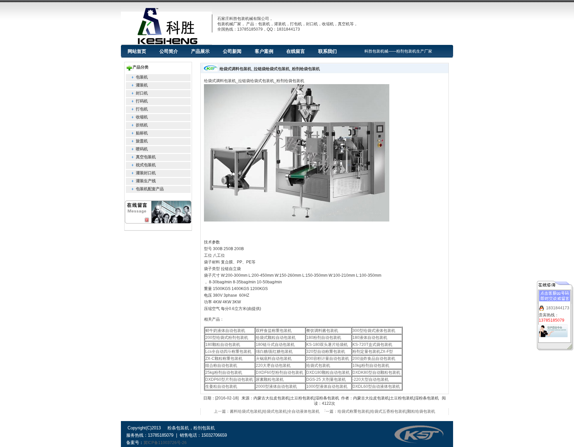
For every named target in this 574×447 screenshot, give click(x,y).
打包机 (142, 109)
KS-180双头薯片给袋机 (327, 344)
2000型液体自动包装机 (276, 386)
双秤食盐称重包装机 (274, 330)
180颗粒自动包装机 (222, 344)
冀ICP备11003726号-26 (165, 442)
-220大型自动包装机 (370, 379)
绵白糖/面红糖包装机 (274, 351)
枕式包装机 (146, 165)
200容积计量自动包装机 (327, 358)
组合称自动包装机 (221, 365)
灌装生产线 (146, 181)
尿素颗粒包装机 (270, 379)
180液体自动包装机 (369, 337)
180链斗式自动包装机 (275, 344)
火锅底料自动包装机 (274, 358)
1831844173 (557, 308)
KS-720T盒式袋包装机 (372, 344)
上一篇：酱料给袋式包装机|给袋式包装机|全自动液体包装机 (267, 411)
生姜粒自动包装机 (221, 386)
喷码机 (142, 149)
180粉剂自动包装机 (323, 337)
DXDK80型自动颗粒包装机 (376, 372)
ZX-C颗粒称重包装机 (223, 358)
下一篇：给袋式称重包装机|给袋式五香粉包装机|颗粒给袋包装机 (378, 411)
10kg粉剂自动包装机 (370, 365)
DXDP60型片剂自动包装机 (229, 379)
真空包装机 (146, 157)
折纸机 (142, 125)
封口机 (142, 93)
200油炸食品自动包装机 (373, 358)
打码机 (142, 101)
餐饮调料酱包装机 (322, 330)
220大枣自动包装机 (273, 365)
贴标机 (142, 133)
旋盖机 (142, 141)
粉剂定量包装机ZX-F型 (372, 351)
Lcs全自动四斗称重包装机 (228, 351)
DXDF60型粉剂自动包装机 (279, 372)
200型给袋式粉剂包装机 (226, 337)
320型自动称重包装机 (325, 351)
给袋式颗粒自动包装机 (276, 337)
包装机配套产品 (150, 189)
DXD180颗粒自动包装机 (328, 372)
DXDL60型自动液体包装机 (376, 386)
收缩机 (142, 117)
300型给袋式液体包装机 (373, 330)
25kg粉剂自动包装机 (223, 372)
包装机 (142, 77)
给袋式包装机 (318, 365)
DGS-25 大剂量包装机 (326, 379)
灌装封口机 (146, 173)
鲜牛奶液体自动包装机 (225, 330)
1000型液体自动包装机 (326, 386)
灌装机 (142, 85)
